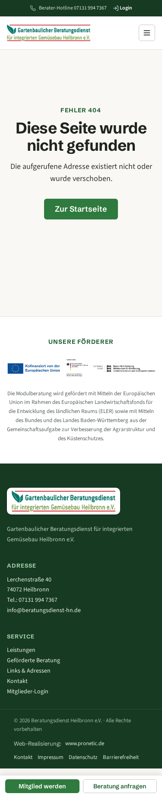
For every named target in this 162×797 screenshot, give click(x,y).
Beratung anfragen (119, 786)
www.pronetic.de (84, 743)
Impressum (51, 757)
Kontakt (17, 681)
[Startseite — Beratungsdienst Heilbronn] (48, 33)
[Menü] (147, 33)
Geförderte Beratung (33, 660)
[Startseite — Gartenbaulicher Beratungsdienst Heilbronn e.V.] (63, 501)
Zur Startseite (81, 209)
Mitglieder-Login (27, 691)
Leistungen (21, 650)
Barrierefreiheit (121, 757)
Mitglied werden (42, 786)
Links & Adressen (29, 671)
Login (125, 8)
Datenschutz (83, 757)
